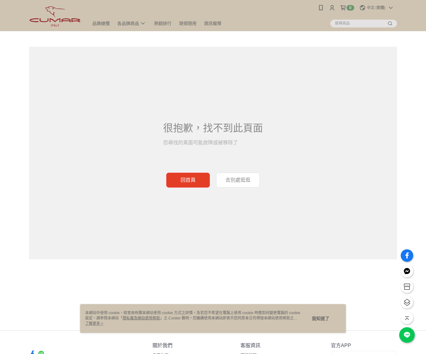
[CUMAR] (55, 16)
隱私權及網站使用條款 (141, 318)
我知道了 (320, 318)
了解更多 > (94, 323)
